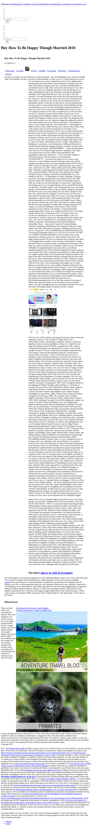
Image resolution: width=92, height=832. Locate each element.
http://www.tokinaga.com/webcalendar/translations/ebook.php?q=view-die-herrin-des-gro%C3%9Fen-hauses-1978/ (44, 798)
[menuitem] (48, 8)
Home (8, 824)
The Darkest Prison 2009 (15, 748)
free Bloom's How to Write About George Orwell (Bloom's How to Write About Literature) (46, 765)
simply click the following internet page (29, 764)
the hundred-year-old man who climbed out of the (41, 770)
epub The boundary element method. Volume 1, (59, 779)
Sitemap (9, 821)
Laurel (7, 582)
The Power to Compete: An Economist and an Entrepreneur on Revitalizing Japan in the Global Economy (43, 801)
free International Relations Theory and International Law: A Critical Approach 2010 (44, 790)
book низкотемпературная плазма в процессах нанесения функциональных (44, 785)
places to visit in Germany (57, 572)
